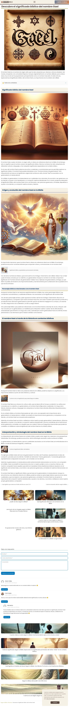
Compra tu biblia (62, 2)
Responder (4, 589)
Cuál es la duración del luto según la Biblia (56, 484)
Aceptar (55, 702)
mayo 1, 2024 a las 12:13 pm (13, 607)
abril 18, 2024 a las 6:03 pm (11, 582)
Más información (50, 699)
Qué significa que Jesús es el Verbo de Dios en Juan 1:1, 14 (16, 484)
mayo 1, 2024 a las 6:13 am (11, 595)
